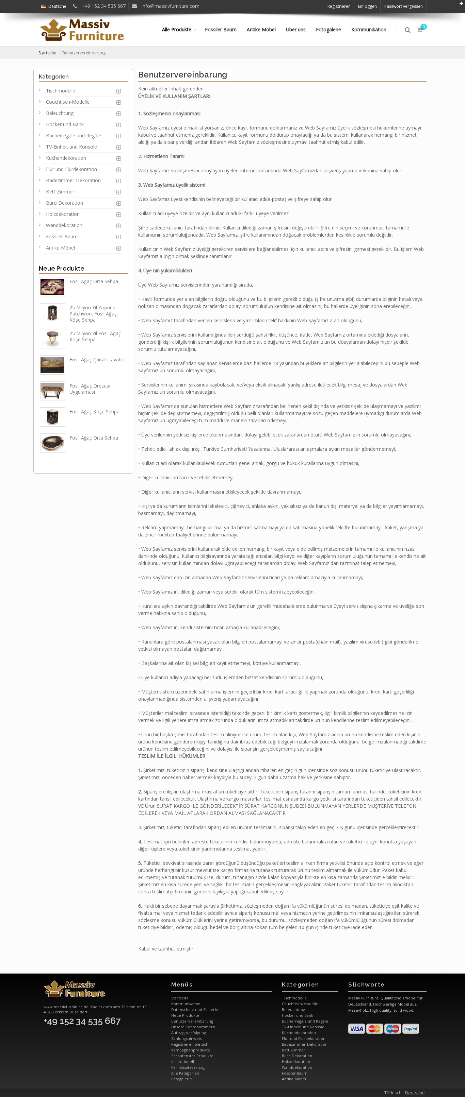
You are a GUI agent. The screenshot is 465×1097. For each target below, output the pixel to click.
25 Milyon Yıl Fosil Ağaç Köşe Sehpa (95, 336)
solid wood (403, 1010)
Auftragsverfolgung (188, 1032)
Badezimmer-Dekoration (73, 180)
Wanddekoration (64, 225)
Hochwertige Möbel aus (394, 1004)
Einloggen (367, 6)
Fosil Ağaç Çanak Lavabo (97, 359)
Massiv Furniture (363, 997)
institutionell (182, 1061)
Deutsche (57, 6)
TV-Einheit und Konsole (71, 146)
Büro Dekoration (64, 203)
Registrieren (339, 6)
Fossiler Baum (221, 29)
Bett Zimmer (60, 191)
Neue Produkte (61, 268)
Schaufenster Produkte (192, 1055)
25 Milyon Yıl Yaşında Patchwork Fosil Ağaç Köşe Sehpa (93, 313)
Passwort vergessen (403, 6)
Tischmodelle (60, 90)
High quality (380, 1010)
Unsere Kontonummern (193, 1026)
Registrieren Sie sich (189, 1044)
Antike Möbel (261, 29)
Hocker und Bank (65, 124)
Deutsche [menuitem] (415, 1093)
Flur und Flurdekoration (71, 169)
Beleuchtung (60, 113)
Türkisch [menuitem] (393, 1093)
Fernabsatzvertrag (188, 1067)
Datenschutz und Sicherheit (196, 1009)
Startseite (47, 53)
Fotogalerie (328, 29)
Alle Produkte (176, 29)
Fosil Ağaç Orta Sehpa (93, 281)
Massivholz (358, 1010)
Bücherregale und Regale (73, 135)
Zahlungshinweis (186, 1038)
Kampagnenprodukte (190, 1049)
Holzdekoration (63, 214)
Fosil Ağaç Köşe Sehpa (94, 411)
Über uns (296, 29)
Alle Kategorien (185, 1073)
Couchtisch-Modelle (68, 102)
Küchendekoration (66, 158)
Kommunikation (368, 29)
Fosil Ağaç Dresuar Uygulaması (90, 388)
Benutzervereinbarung (192, 1021)
